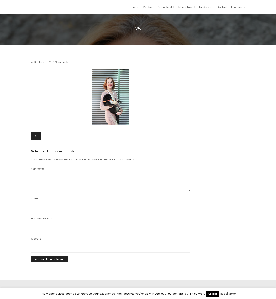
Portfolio (148, 7)
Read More (228, 294)
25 (36, 136)
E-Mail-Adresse (41, 218)
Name (35, 198)
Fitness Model (186, 7)
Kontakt (222, 7)
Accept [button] (212, 294)
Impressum (238, 7)
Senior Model (166, 7)
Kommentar (38, 168)
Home (135, 7)
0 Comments (61, 62)
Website (36, 239)
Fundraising (206, 7)
